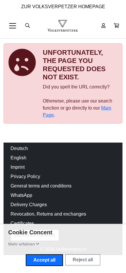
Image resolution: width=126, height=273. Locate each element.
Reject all (83, 259)
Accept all (44, 259)
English (18, 157)
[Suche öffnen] (27, 25)
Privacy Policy (25, 176)
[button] (116, 26)
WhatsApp (21, 195)
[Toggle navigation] (13, 25)
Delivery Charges (29, 204)
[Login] (103, 26)
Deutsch (19, 148)
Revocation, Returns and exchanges (48, 213)
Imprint (18, 167)
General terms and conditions (41, 185)
